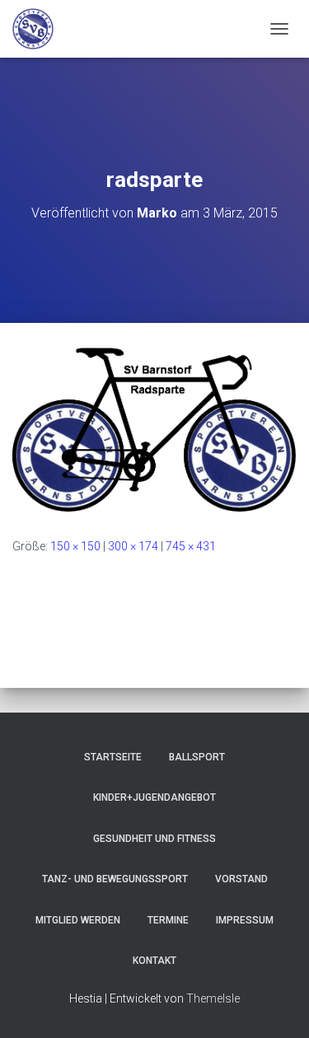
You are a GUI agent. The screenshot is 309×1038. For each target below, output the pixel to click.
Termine (168, 920)
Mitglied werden (77, 920)
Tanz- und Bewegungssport (115, 879)
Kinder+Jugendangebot (154, 797)
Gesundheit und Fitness (154, 838)
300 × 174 (133, 546)
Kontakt (154, 960)
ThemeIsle (213, 998)
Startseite (113, 757)
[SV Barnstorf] (39, 28)
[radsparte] (154, 429)
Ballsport (197, 757)
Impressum (245, 920)
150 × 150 (75, 546)
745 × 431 (191, 546)
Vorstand (241, 879)
